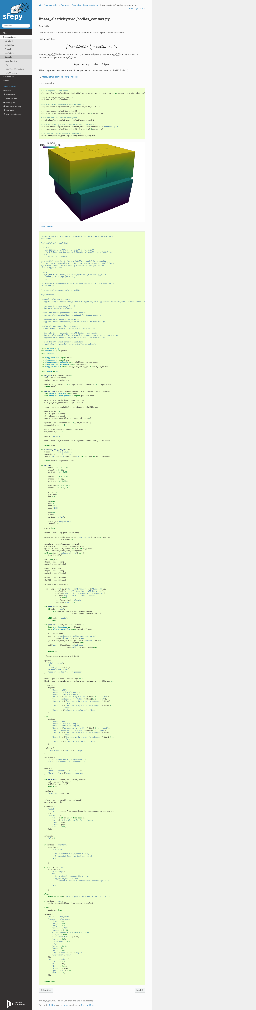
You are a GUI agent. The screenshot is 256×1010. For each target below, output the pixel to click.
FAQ (6, 65)
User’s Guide (10, 53)
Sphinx (52, 1005)
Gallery (6, 81)
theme (66, 1005)
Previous (47, 990)
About (5, 33)
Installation (9, 45)
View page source (137, 8)
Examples (8, 57)
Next (138, 990)
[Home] (40, 5)
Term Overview (11, 73)
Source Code (11, 99)
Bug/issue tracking (13, 106)
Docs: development (14, 114)
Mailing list (10, 102)
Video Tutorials (11, 61)
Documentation (9, 37)
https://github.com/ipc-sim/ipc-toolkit (59, 77)
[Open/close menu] (1, 37)
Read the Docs (87, 1005)
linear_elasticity (90, 5)
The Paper (10, 110)
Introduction (10, 41)
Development (8, 77)
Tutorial (8, 49)
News (8, 91)
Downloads (10, 95)
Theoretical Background (14, 69)
